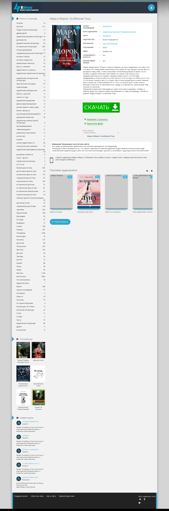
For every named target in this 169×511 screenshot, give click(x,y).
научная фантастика (30, 181)
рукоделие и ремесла (30, 154)
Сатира (30, 316)
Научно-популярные (30, 290)
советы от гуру (30, 97)
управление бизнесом (30, 117)
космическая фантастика (30, 174)
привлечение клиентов (30, 63)
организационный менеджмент (30, 114)
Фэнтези (30, 273)
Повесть (30, 296)
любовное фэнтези (128, 32)
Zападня (25, 436)
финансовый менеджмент (30, 104)
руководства (30, 40)
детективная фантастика (30, 171)
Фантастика (30, 276)
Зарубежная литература (30, 323)
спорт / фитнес (30, 158)
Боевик (30, 263)
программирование (30, 126)
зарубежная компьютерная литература (30, 121)
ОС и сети (30, 164)
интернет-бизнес (30, 56)
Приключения (30, 213)
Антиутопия (30, 330)
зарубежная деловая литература (30, 36)
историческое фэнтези (30, 184)
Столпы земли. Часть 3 (30, 464)
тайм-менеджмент (30, 129)
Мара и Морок (56, 212)
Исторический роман (30, 303)
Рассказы (30, 300)
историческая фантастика (30, 188)
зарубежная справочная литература (30, 73)
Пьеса (30, 320)
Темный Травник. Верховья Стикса (35, 477)
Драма (30, 326)
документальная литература (30, 43)
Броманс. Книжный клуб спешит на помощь (39, 450)
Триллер (30, 256)
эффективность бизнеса (30, 70)
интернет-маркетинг (30, 60)
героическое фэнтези (111, 32)
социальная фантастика (30, 178)
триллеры (30, 209)
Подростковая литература (30, 30)
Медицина (30, 223)
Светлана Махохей (110, 43)
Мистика (30, 250)
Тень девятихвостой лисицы (144, 212)
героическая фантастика (30, 194)
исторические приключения (30, 191)
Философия (30, 236)
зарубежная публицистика (30, 90)
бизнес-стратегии (30, 94)
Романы (30, 230)
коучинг (30, 139)
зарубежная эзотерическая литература (30, 79)
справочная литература (30, 161)
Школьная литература (30, 310)
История (30, 219)
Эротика (30, 26)
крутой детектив (30, 203)
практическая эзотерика (30, 84)
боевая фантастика (30, 168)
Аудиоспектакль (30, 283)
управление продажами (30, 100)
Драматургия (30, 33)
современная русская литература (30, 53)
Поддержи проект (21, 496)
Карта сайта (51, 496)
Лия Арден (107, 36)
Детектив (30, 243)
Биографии (30, 216)
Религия (30, 23)
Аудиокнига (107, 26)
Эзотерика (30, 293)
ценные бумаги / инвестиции (30, 107)
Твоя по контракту (113, 212)
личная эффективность (30, 143)
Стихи (30, 313)
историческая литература (30, 46)
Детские (30, 253)
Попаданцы (30, 233)
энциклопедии (30, 87)
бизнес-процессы (30, 110)
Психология (30, 246)
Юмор (30, 270)
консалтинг (30, 136)
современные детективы (30, 206)
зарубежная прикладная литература (30, 149)
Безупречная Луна (85, 212)
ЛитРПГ (30, 260)
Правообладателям (66, 496)
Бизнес (30, 286)
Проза (30, 266)
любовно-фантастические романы (30, 198)
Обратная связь (37, 496)
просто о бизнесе (30, 66)
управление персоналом (30, 133)
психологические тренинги (30, 146)
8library (27, 7)
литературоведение (30, 50)
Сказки (30, 226)
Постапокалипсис (30, 280)
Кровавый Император (30, 422)
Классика (30, 240)
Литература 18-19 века (30, 306)
